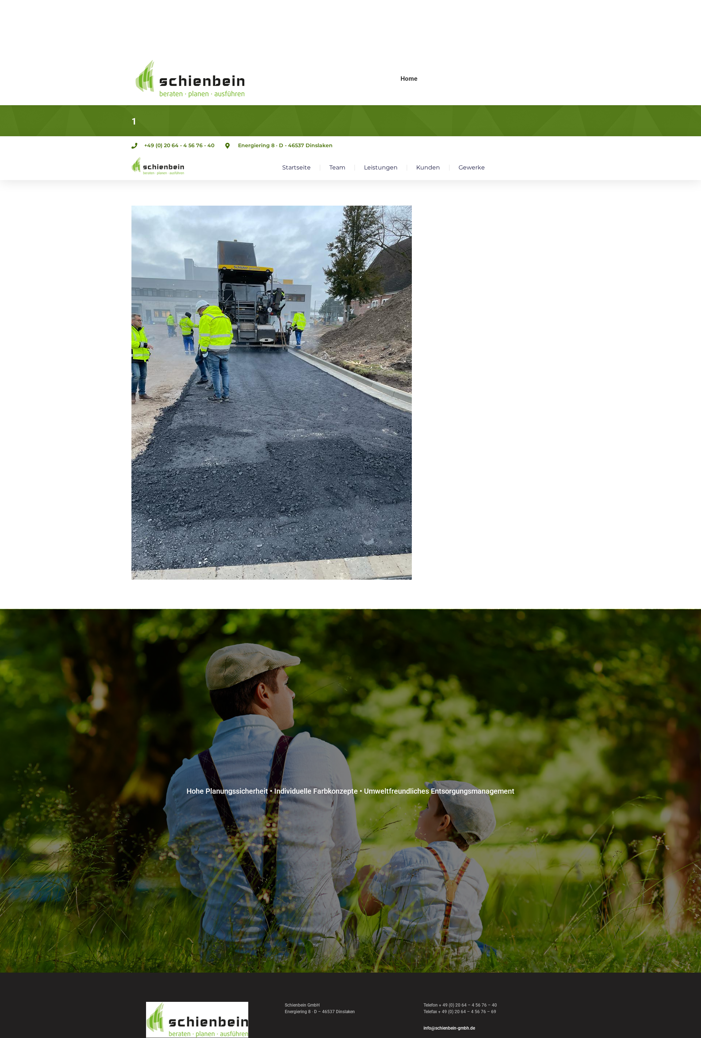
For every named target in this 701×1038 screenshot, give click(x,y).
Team (337, 167)
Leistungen (381, 167)
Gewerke (472, 167)
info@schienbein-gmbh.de (449, 1028)
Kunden (428, 167)
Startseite (296, 167)
